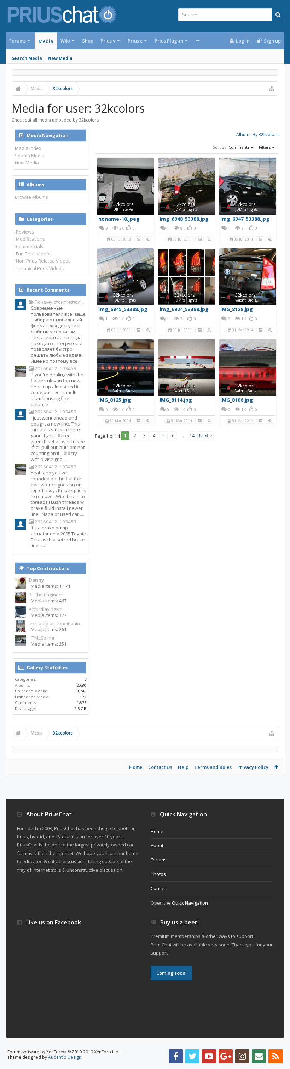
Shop (87, 41)
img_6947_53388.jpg (244, 218)
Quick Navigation (190, 903)
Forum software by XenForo (63, 1052)
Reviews (25, 232)
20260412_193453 (55, 369)
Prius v (107, 41)
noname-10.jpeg (119, 218)
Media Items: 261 (48, 629)
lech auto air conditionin (54, 623)
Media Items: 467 (48, 600)
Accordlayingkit (45, 609)
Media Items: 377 (48, 615)
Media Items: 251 (48, 644)
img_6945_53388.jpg (122, 309)
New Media (60, 58)
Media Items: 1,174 (50, 586)
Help (183, 767)
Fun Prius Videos (34, 254)
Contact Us (160, 767)
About (157, 845)
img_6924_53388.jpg (184, 309)
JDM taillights (185, 209)
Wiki (65, 41)
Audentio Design (64, 1057)
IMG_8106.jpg (236, 399)
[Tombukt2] (20, 372)
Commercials (30, 246)
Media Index (28, 148)
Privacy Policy (252, 767)
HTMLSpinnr (42, 638)
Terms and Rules (213, 767)
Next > (205, 436)
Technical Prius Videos (40, 268)
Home (136, 767)
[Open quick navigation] (271, 88)
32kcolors (123, 204)
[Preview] (148, 239)
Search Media (27, 58)
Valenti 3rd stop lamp (253, 300)
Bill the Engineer (46, 595)
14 (192, 436)
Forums (17, 41)
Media (46, 41)
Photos (158, 874)
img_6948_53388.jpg (184, 218)
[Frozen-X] (20, 415)
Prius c (135, 41)
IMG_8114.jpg (176, 399)
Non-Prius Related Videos (43, 261)
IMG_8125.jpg (114, 399)
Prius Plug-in (169, 41)
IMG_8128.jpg (236, 309)
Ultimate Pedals (126, 209)
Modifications (30, 239)
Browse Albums (31, 197)
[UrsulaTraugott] (20, 305)
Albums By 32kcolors (257, 134)
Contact (159, 888)
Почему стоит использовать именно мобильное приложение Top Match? (60, 302)
